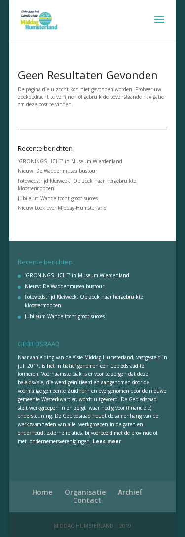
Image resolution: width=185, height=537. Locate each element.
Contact (87, 500)
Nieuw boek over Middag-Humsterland (62, 208)
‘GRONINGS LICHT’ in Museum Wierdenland (70, 161)
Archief (130, 491)
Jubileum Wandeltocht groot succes (58, 198)
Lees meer (107, 441)
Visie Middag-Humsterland (103, 357)
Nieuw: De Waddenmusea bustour (57, 170)
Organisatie (85, 491)
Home (42, 491)
